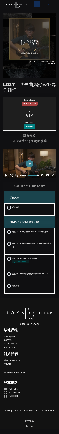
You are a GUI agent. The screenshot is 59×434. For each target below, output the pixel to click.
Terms (29, 426)
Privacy (29, 421)
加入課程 (29, 126)
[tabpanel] (29, 155)
